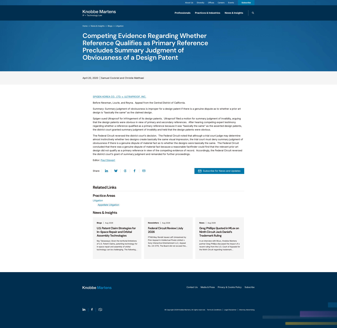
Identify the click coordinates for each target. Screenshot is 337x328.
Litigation (119, 26)
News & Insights (234, 12)
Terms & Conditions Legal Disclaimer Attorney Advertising (230, 310)
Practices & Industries (207, 12)
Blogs (110, 26)
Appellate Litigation (108, 204)
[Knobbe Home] (97, 287)
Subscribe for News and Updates (222, 170)
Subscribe (246, 2)
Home (85, 26)
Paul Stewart (108, 160)
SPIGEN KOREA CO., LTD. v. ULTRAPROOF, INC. (119, 96)
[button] (253, 13)
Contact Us (192, 287)
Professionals (182, 12)
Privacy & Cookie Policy (230, 287)
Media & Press (208, 287)
